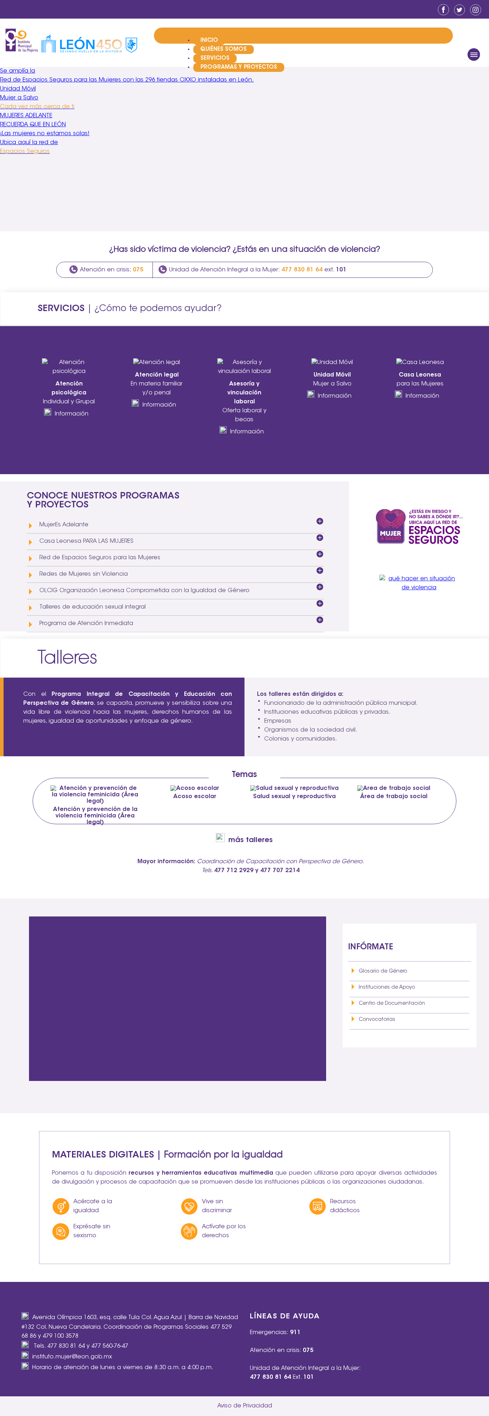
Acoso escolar (194, 797)
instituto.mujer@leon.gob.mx (72, 1357)
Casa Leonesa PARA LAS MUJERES (86, 541)
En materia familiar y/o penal (157, 384)
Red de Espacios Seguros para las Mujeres (99, 558)
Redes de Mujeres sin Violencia (83, 574)
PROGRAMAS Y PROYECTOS (238, 67)
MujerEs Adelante (63, 525)
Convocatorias (377, 1019)
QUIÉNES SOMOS (223, 49)
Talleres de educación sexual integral (92, 607)
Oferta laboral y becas (244, 402)
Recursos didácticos (345, 1206)
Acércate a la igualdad (92, 1206)
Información (71, 414)
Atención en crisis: (112, 270)
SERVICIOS (214, 58)
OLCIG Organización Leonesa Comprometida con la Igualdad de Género (144, 591)
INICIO (209, 40)
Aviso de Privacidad (244, 1406)
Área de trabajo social (393, 797)
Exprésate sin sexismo (91, 1231)
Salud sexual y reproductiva (294, 797)
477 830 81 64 (66, 1346)
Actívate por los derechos (224, 1231)
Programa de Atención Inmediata (86, 623)
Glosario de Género (383, 971)
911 (295, 1333)
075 (308, 1350)
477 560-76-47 (109, 1346)
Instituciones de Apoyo (387, 987)
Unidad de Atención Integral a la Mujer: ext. (258, 270)
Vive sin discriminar (217, 1206)
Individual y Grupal (69, 393)
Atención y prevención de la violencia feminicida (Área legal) (95, 816)
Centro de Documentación (392, 1003)
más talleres (250, 840)
